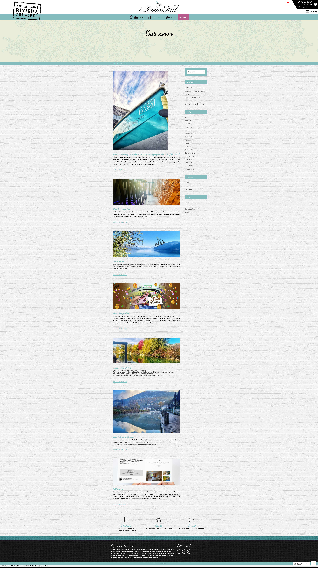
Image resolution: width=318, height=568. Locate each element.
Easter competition (121, 313)
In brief (187, 182)
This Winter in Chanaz (123, 437)
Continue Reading (120, 170)
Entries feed (188, 206)
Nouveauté (188, 189)
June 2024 (188, 120)
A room (142, 17)
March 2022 (189, 166)
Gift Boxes (118, 488)
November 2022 (190, 156)
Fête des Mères (190, 101)
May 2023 (188, 143)
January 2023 (189, 150)
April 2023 (188, 146)
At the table (157, 17)
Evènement (188, 186)
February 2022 (189, 169)
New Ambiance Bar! (122, 208)
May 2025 (188, 117)
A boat (173, 17)
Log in (187, 202)
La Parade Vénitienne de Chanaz (194, 88)
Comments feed (190, 209)
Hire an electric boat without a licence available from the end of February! (146, 154)
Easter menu (118, 261)
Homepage (114, 63)
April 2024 (188, 127)
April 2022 (188, 162)
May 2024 (188, 124)
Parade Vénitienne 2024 (192, 97)
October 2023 (189, 133)
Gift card (183, 17)
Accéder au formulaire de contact (192, 528)
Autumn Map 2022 (122, 367)
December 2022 (190, 153)
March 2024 (189, 130)
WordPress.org (189, 212)
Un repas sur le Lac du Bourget (194, 104)
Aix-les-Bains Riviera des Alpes (36, 566)
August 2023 (189, 137)
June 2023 (188, 140)
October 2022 (189, 159)
